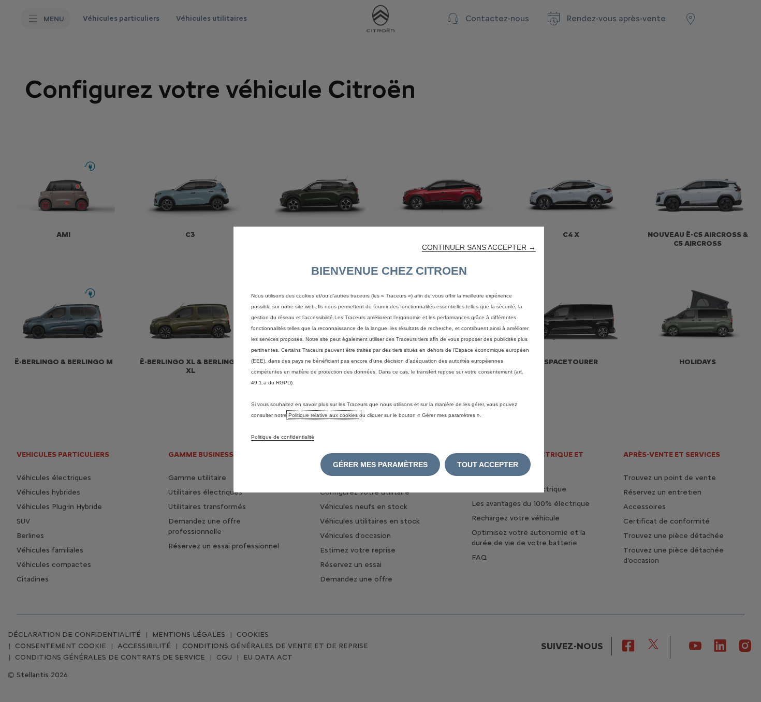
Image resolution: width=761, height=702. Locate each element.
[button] (479, 247)
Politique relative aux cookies (323, 415)
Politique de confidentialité (282, 437)
